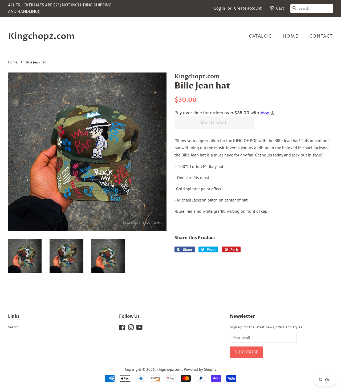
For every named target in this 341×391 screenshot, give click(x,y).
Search (13, 327)
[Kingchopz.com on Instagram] (131, 328)
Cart (280, 8)
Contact (321, 36)
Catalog (260, 36)
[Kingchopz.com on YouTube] (139, 328)
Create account (248, 8)
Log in (219, 8)
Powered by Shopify (200, 369)
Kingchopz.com (41, 36)
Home (290, 36)
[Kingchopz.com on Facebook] (122, 328)
